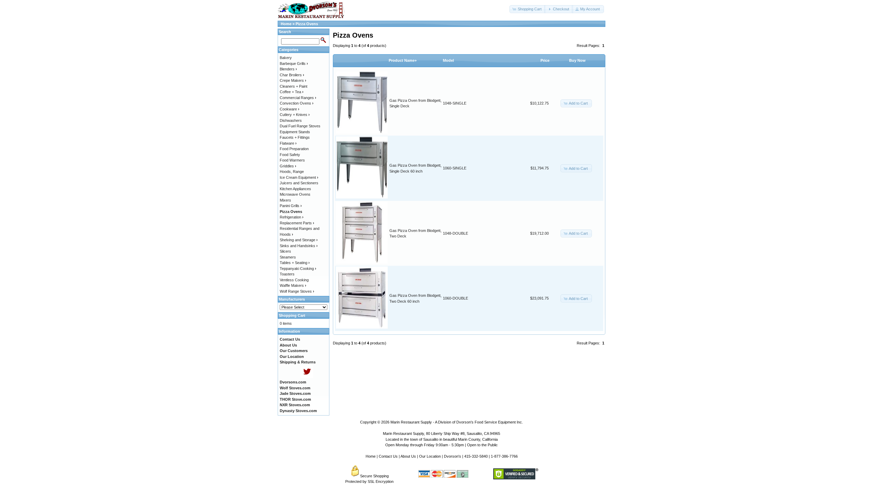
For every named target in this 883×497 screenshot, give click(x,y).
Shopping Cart (292, 315)
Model (448, 60)
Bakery (286, 58)
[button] (527, 9)
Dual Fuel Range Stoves (300, 126)
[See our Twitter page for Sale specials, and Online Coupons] (307, 376)
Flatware (288, 143)
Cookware (289, 109)
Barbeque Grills (294, 63)
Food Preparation (294, 149)
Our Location (430, 456)
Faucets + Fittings (295, 137)
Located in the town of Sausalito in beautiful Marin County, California (442, 439)
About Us (408, 456)
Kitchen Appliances (295, 189)
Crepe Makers (293, 80)
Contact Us (388, 456)
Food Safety (290, 155)
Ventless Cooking (294, 280)
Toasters (287, 274)
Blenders (288, 69)
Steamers (288, 257)
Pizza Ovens (307, 24)
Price (544, 60)
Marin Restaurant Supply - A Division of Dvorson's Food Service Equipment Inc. (456, 422)
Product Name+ (403, 60)
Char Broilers (292, 75)
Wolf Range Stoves (297, 291)
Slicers (285, 251)
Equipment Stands (295, 132)
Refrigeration (292, 217)
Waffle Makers (293, 285)
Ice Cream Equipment (299, 177)
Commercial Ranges (298, 98)
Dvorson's (452, 456)
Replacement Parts (297, 223)
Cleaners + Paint (293, 86)
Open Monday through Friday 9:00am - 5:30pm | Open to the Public (441, 445)
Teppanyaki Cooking (298, 268)
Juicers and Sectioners (299, 183)
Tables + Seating (295, 263)
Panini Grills (291, 206)
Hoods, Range (292, 171)
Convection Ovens (297, 103)
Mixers (285, 200)
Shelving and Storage (299, 240)
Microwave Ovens (295, 194)
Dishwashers (291, 120)
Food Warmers (292, 160)
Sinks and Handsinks (299, 246)
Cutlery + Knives (295, 115)
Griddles (288, 166)
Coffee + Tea (292, 92)
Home (286, 24)
